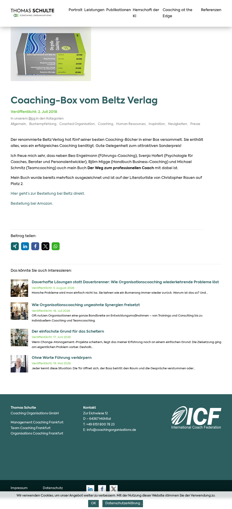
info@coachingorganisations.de (111, 430)
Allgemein (18, 124)
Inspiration (157, 124)
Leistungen (94, 10)
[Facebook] (100, 489)
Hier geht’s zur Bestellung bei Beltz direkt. (48, 194)
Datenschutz (53, 488)
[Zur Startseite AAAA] (32, 12)
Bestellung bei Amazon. (32, 204)
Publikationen (118, 10)
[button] (15, 246)
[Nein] (142, 504)
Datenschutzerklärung (122, 503)
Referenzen (211, 10)
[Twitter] (112, 489)
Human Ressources (130, 124)
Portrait (75, 10)
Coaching (105, 124)
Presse (195, 124)
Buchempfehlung (42, 124)
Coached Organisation (77, 124)
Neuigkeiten (177, 124)
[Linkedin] (89, 489)
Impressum (19, 488)
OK (93, 503)
